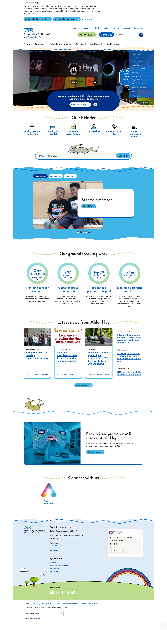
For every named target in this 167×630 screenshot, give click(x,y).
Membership (43, 374)
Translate (39, 618)
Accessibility (36, 604)
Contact (26, 604)
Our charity (106, 34)
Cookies (57, 604)
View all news (82, 385)
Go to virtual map (78, 104)
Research (116, 28)
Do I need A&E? (87, 34)
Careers (84, 28)
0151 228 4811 (56, 545)
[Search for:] (128, 34)
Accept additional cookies (36, 19)
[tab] (78, 232)
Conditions (95, 44)
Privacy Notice (47, 604)
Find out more (94, 452)
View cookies (87, 19)
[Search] (141, 35)
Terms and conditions (70, 604)
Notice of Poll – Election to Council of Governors (129, 373)
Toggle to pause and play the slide (89, 232)
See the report (116, 551)
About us (75, 28)
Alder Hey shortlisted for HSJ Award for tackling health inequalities (67, 356)
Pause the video (95, 104)
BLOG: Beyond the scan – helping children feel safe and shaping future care (129, 357)
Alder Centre (95, 28)
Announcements (32, 374)
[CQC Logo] (115, 534)
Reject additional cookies (65, 19)
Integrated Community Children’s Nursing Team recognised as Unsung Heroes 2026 (129, 339)
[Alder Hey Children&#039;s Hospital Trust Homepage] (37, 33)
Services (80, 44)
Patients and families (60, 44)
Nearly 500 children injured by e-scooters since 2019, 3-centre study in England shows (98, 358)
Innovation (127, 28)
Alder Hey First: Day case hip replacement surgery (37, 355)
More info (87, 206)
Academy (107, 28)
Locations (39, 44)
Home (29, 44)
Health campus (113, 44)
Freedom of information (88, 604)
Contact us (137, 28)
